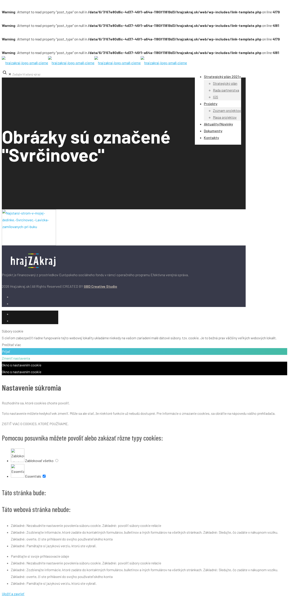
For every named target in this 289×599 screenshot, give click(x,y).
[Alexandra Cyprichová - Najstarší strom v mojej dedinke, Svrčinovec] (29, 244)
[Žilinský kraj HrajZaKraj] (94, 62)
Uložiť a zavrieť (13, 594)
